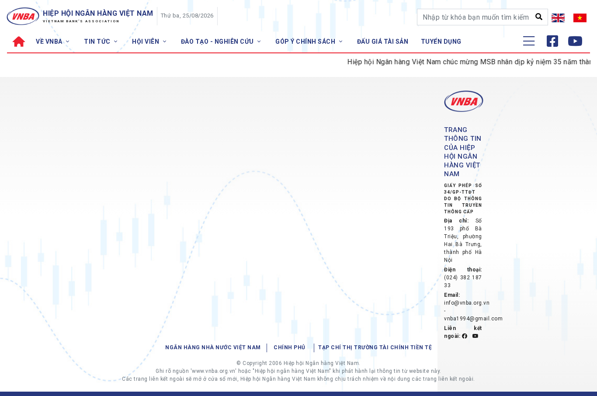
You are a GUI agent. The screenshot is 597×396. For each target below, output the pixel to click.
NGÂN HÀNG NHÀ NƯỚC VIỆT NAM (213, 347)
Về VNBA (50, 41)
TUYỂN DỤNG (441, 41)
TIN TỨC (98, 41)
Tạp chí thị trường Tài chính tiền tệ (375, 347)
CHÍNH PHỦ (289, 347)
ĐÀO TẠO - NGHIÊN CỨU (218, 41)
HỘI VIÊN (146, 41)
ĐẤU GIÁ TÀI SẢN (383, 41)
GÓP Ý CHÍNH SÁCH (306, 41)
